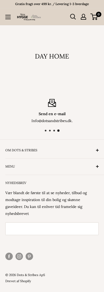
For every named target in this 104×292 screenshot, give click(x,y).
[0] (94, 17)
